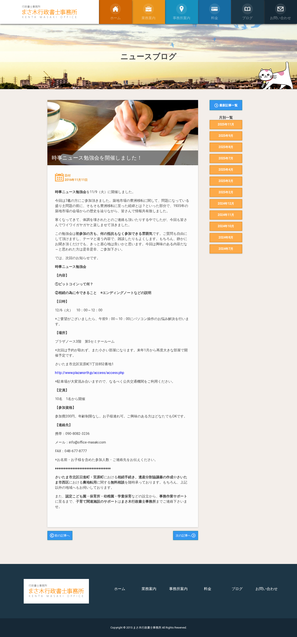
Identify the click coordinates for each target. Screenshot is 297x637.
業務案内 (149, 589)
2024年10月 (226, 226)
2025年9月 (226, 135)
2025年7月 (226, 158)
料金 (207, 589)
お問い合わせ (266, 589)
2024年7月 (226, 248)
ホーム (119, 589)
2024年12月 (226, 203)
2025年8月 (226, 147)
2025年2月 (226, 192)
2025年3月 (226, 181)
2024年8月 (226, 237)
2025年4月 (226, 169)
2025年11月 (226, 124)
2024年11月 (226, 215)
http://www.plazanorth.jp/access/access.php (89, 373)
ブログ (237, 589)
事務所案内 (178, 589)
